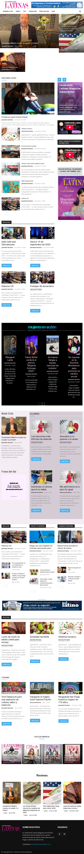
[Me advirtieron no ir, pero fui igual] (70, 477)
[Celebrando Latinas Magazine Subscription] (70, 98)
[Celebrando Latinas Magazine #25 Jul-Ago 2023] (32, 754)
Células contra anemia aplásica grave (33, 163)
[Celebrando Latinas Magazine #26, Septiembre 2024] (11, 754)
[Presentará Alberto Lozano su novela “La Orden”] (29, 31)
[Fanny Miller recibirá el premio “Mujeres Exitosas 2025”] (31, 345)
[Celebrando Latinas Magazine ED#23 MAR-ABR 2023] (72, 754)
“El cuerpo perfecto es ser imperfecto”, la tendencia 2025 (18, 565)
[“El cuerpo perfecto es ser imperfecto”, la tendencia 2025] (6, 565)
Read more (6, 265)
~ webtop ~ (5, 238)
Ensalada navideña (39, 636)
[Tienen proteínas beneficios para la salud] (34, 572)
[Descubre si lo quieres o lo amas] (70, 427)
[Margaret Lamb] (10, 345)
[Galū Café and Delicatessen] (14, 233)
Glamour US (25, 198)
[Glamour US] (11, 204)
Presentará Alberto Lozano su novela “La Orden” (14, 438)
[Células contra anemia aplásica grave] (11, 169)
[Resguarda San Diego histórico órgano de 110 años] (70, 688)
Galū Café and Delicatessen (9, 243)
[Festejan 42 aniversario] (42, 277)
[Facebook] (59, 80)
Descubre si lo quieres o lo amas (69, 437)
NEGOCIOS (6, 222)
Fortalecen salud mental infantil (14, 117)
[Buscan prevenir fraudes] (11, 151)
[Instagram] (64, 80)
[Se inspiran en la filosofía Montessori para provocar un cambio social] (74, 345)
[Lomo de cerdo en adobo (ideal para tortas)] (12, 62)
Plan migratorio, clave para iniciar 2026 (51, 807)
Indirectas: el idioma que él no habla (41, 488)
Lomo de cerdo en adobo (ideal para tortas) (11, 639)
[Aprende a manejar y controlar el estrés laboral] (62, 579)
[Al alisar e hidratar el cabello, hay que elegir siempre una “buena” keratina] (6, 576)
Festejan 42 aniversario (42, 286)
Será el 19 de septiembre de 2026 (40, 243)
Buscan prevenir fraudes (28, 146)
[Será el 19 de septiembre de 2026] (42, 233)
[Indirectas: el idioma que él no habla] (41, 477)
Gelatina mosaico (26, 128)
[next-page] (6, 214)
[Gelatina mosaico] (11, 134)
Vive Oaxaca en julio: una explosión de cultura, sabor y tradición (12, 700)
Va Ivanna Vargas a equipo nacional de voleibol (53, 363)
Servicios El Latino (27, 131)
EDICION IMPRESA (42, 737)
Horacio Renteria (35, 702)
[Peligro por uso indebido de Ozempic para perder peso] (42, 537)
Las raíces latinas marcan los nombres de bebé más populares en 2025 (31, 809)
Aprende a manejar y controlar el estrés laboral (74, 579)
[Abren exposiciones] (11, 186)
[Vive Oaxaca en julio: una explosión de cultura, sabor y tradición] (14, 688)
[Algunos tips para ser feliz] (62, 570)
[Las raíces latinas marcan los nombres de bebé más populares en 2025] (71, 23)
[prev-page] (3, 214)
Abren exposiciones (27, 181)
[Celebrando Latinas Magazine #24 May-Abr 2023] (52, 754)
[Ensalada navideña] (42, 628)
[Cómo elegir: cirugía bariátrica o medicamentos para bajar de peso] (34, 581)
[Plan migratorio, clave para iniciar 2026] (71, 43)
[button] (79, 11)
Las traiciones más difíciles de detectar (41, 437)
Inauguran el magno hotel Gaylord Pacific (40, 698)
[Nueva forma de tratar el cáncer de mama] (70, 537)
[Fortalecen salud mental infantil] (28, 98)
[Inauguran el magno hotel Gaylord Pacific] (42, 688)
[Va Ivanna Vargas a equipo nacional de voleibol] (52, 345)
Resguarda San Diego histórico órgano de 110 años (69, 699)
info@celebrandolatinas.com (41, 844)
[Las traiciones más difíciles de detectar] (41, 427)
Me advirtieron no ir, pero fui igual (70, 488)
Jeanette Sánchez (7, 120)
